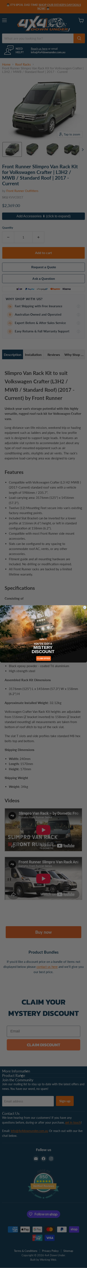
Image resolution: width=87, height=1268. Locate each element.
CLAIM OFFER (43, 658)
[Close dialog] (84, 607)
